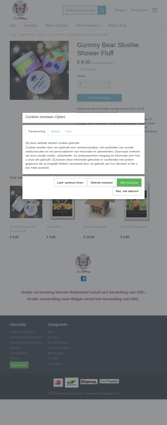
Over (69, 131)
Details (55, 131)
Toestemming (36, 131)
